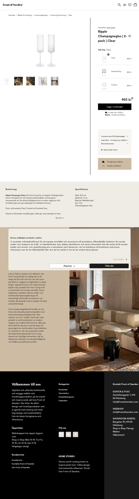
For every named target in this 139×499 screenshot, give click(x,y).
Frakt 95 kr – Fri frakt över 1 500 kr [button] (114, 140)
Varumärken (64, 393)
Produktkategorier (66, 397)
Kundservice (17, 460)
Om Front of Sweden (21, 467)
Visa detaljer (118, 259)
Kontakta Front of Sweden (23, 464)
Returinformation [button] (107, 144)
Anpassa (68, 266)
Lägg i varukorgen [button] (115, 107)
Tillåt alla (109, 266)
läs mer (59, 218)
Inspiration (63, 400)
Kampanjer (63, 389)
